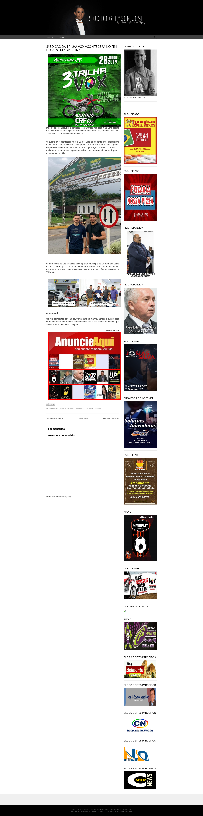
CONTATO (61, 37)
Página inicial (83, 418)
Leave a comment (95, 409)
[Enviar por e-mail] (47, 404)
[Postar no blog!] (49, 404)
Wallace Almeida (88, 812)
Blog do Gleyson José (80, 409)
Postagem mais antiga (111, 418)
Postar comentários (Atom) (61, 496)
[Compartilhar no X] (52, 404)
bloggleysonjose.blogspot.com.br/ (115, 812)
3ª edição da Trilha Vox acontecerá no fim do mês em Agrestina (81, 48)
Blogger (127, 809)
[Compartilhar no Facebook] (54, 404)
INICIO (50, 37)
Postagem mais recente (55, 418)
